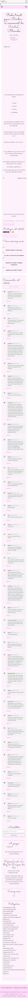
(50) (7, 921)
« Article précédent (8, 221)
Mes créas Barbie (14, 35)
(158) (8, 911)
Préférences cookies (21, 995)
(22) (10, 954)
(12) (6, 962)
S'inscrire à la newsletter (10, 236)
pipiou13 (16, 881)
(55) (12, 917)
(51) (6, 919)
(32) (8, 936)
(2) (6, 973)
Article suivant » (20, 221)
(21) (6, 956)
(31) (8, 940)
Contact (6, 993)
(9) (7, 968)
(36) (8, 931)
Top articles (24, 992)
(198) (9, 907)
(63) (10, 915)
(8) (14, 969)
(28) (9, 950)
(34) (6, 933)
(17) (11, 958)
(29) (8, 948)
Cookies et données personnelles (9, 995)
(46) (8, 925)
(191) (9, 909)
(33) (8, 934)
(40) (11, 927)
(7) (6, 971)
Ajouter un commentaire (14, 286)
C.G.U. (20, 993)
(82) (7, 913)
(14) (9, 960)
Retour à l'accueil (9, 224)
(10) (8, 966)
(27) (8, 952)
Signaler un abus (13, 993)
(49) (9, 923)
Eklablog (24, 987)
